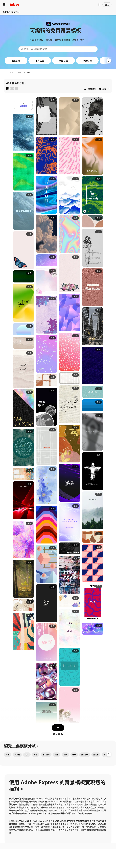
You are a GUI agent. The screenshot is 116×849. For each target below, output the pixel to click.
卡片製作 (46, 754)
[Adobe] (14, 4)
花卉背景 (39, 60)
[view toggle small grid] (7, 88)
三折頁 (17, 754)
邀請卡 (95, 754)
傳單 (74, 754)
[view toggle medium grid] (12, 88)
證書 (56, 754)
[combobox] (58, 49)
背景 (7, 754)
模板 (19, 72)
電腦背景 (16, 60)
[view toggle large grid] (16, 88)
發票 (105, 754)
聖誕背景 (87, 60)
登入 (107, 4)
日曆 (35, 754)
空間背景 (63, 60)
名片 (27, 754)
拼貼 (65, 754)
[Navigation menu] (4, 4)
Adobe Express (11, 12)
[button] (99, 4)
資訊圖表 (84, 754)
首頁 (11, 72)
